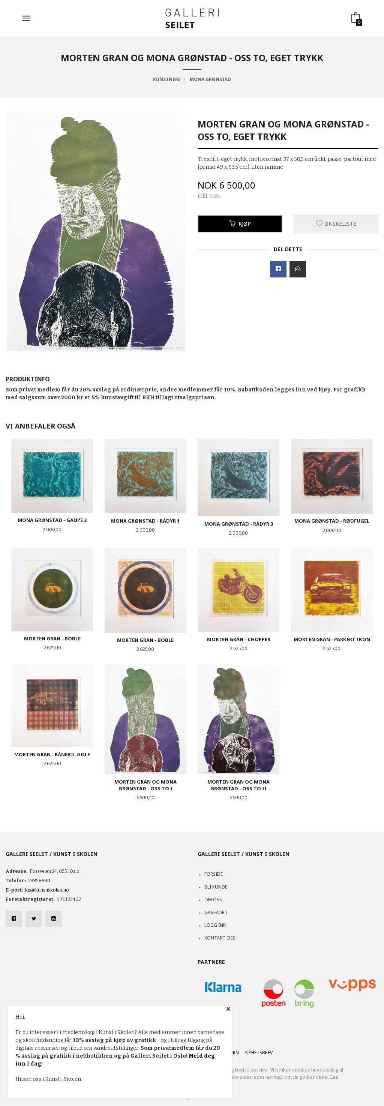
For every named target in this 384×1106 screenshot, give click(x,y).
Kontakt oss (220, 938)
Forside (213, 874)
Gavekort (216, 912)
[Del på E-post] (298, 269)
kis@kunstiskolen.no (47, 890)
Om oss (213, 899)
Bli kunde (215, 887)
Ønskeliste (339, 223)
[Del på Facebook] (278, 269)
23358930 (39, 880)
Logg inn (215, 925)
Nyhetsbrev (259, 1052)
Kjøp (244, 223)
